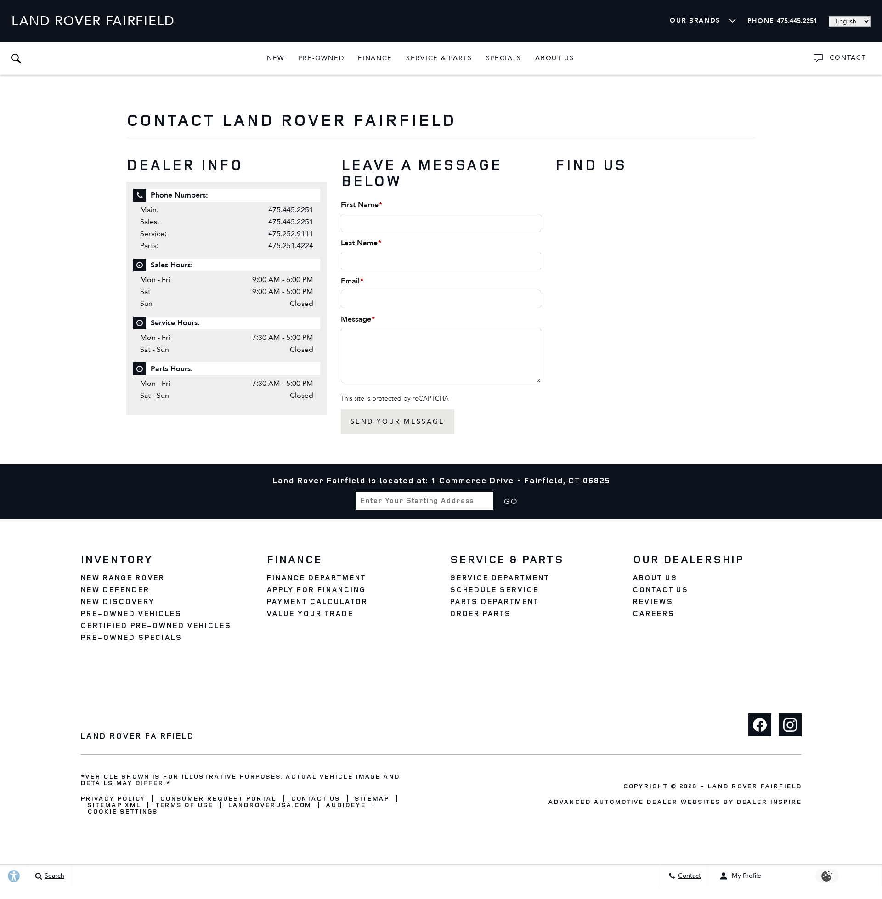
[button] (16, 58)
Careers (653, 613)
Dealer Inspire (769, 801)
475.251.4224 (290, 245)
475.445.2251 (290, 209)
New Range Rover (122, 577)
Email (352, 281)
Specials (504, 60)
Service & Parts (439, 60)
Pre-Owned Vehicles (130, 613)
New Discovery (117, 601)
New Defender (114, 589)
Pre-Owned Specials (131, 637)
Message (358, 319)
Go (511, 501)
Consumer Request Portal (218, 798)
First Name (361, 205)
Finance (375, 58)
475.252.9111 (290, 233)
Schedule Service (494, 589)
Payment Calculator (316, 601)
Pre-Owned (321, 58)
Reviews (653, 601)
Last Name (361, 243)
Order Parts (480, 613)
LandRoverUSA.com (269, 805)
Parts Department (494, 601)
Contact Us (661, 589)
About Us (554, 58)
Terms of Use (184, 805)
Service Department (499, 577)
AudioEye (346, 805)
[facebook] (759, 724)
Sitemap (372, 798)
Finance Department (315, 577)
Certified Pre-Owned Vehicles (155, 625)
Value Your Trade (309, 613)
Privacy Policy (112, 798)
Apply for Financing (315, 589)
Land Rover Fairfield (754, 785)
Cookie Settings (122, 811)
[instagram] (790, 724)
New (275, 58)
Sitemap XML (114, 805)
